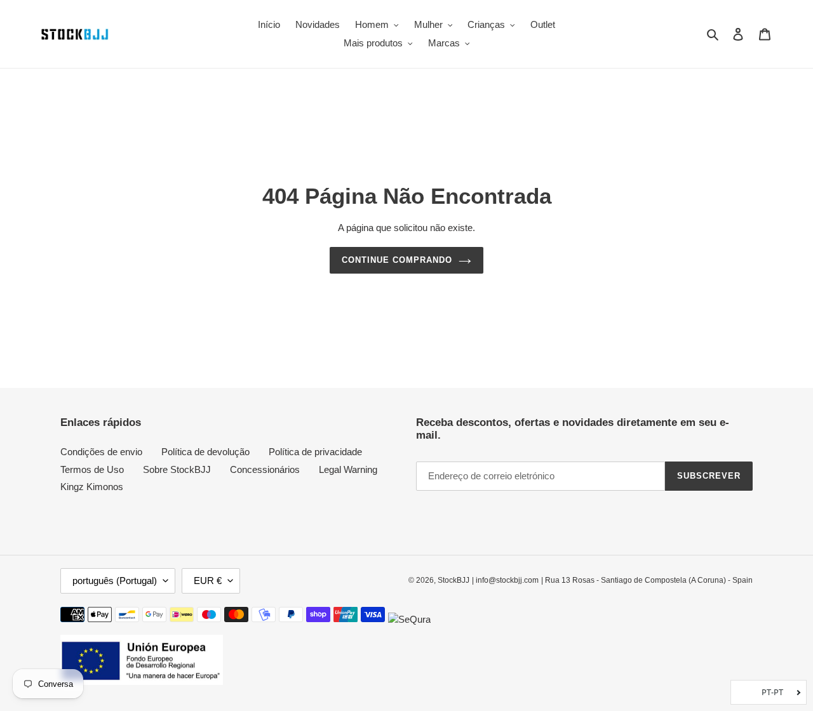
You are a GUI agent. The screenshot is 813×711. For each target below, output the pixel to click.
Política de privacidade (315, 451)
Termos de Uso (92, 469)
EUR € (208, 580)
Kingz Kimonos (91, 486)
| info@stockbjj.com (505, 580)
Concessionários (265, 469)
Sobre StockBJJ (177, 469)
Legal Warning (348, 469)
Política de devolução (205, 451)
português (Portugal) (114, 580)
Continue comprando (397, 260)
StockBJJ (453, 580)
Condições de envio (101, 451)
